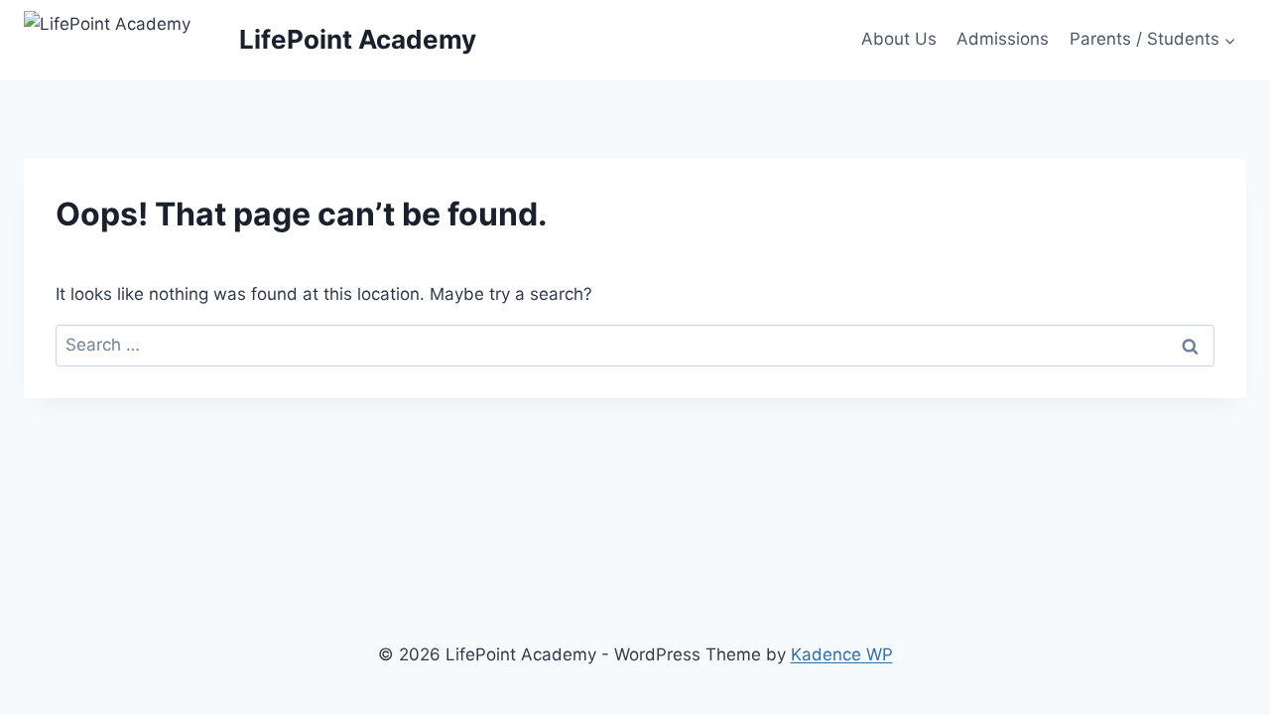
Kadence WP (842, 654)
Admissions (1002, 39)
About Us (899, 39)
